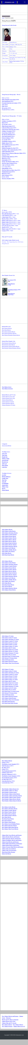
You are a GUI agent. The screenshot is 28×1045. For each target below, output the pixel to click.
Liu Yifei (4, 475)
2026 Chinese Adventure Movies (10, 532)
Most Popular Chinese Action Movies (11, 794)
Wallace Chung (5, 458)
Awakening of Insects (7, 141)
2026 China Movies (6, 553)
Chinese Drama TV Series (8, 401)
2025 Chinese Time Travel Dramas (10, 699)
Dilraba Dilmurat (6, 476)
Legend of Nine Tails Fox (8, 156)
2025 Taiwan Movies (7, 586)
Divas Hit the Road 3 (7, 213)
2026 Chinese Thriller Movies (9, 549)
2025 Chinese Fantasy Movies (9, 569)
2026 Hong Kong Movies (8, 554)
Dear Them (5, 146)
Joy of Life (4, 139)
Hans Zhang (5, 465)
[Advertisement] (13, 9)
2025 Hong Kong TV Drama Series (10, 691)
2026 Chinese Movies (7, 529)
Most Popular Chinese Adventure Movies (12, 795)
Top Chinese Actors (6, 387)
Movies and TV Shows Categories (10, 1019)
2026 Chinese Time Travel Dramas (10, 663)
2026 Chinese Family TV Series (9, 644)
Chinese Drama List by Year (8, 398)
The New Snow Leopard (8, 163)
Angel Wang (10, 294)
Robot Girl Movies (6, 853)
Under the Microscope (7, 127)
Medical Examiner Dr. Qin (8, 148)
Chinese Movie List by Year (8, 396)
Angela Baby (5, 485)
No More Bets (5, 779)
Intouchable (5, 160)
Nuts (3, 106)
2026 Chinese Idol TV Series (9, 647)
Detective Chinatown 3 (7, 774)
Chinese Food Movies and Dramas (10, 842)
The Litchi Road (6, 101)
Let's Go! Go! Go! (6, 225)
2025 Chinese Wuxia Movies (9, 589)
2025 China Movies (6, 583)
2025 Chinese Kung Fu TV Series (10, 682)
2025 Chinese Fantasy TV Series (10, 679)
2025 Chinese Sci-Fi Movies (8, 578)
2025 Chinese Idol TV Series (9, 681)
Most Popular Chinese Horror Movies (11, 799)
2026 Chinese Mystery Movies (9, 544)
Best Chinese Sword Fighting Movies (11, 824)
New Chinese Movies (18, 1024)
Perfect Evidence (6, 138)
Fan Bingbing (5, 483)
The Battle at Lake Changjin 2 (9, 776)
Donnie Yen (4, 457)
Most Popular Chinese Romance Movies (11, 348)
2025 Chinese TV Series (7, 669)
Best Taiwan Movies (7, 820)
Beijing (11, 46)
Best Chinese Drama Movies (8, 331)
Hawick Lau (5, 462)
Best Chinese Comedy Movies (9, 810)
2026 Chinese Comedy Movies (9, 534)
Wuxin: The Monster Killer (8, 161)
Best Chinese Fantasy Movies (9, 812)
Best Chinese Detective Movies (9, 825)
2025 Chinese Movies (7, 561)
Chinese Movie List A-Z (19, 1026)
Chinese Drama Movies (7, 400)
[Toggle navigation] (25, 2)
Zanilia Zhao (5, 478)
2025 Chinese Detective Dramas (10, 696)
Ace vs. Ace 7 (5, 212)
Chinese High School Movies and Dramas (12, 843)
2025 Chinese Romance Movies (9, 576)
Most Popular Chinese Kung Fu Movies (11, 800)
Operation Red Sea (6, 781)
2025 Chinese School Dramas (9, 698)
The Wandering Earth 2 (7, 777)
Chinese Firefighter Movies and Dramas (11, 840)
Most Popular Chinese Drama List (10, 789)
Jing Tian (4, 480)
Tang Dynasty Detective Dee (9, 129)
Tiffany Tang (5, 486)
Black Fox (4, 158)
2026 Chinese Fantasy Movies (9, 538)
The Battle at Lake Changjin (9, 764)
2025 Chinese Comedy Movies (9, 566)
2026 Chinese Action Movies (9, 531)
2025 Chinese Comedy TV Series (10, 674)
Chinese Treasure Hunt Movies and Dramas (12, 847)
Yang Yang (4, 455)
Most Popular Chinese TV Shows (10, 790)
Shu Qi (3, 488)
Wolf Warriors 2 (6, 765)
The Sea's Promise (6, 178)
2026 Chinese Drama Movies (9, 536)
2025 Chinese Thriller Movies (9, 579)
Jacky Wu (4, 453)
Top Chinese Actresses (7, 388)
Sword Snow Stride (6, 132)
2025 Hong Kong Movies (8, 584)
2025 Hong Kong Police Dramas (10, 703)
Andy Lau (4, 463)
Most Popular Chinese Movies (9, 343)
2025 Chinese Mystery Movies (9, 574)
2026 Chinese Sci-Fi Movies (8, 548)
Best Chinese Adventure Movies (9, 808)
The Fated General (6, 136)
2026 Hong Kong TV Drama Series (10, 656)
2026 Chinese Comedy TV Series (10, 641)
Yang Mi (4, 481)
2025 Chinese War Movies (8, 581)
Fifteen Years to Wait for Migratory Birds (12, 153)
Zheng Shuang (5, 490)
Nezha (3, 769)
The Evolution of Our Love (8, 144)
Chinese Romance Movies (8, 403)
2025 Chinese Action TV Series (9, 671)
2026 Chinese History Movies (9, 539)
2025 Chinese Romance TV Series (10, 686)
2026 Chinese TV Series (7, 636)
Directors (8, 1018)
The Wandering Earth (7, 770)
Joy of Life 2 (5, 124)
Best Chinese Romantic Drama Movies (11, 335)
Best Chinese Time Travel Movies (10, 829)
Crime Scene (5, 217)
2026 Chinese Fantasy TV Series (10, 646)
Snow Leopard (5, 175)
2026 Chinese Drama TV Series (9, 642)
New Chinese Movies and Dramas (10, 1016)
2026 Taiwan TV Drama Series (9, 658)
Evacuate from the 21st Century (10, 103)
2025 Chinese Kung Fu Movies (9, 572)
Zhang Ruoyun (11, 283)
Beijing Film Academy (15, 61)
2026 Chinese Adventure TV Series (10, 639)
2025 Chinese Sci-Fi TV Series (9, 688)
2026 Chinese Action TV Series (9, 637)
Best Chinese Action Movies (8, 807)
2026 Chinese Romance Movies (9, 546)
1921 (3, 104)
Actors (3, 18)
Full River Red (5, 772)
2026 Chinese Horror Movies (9, 541)
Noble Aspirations (6, 151)
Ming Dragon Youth (7, 126)
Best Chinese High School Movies (10, 827)
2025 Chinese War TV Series (9, 689)
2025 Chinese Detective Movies (9, 588)
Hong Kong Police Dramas (8, 852)
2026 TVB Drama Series (8, 659)
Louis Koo (4, 467)
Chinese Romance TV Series (8, 405)
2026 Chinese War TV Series (9, 654)
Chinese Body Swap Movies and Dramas (12, 835)
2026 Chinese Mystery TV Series (10, 651)
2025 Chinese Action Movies (9, 562)
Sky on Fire (5, 108)
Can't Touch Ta (5, 215)
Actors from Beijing (6, 445)
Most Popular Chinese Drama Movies (10, 346)
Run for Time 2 (5, 218)
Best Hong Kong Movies (8, 818)
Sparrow (4, 154)
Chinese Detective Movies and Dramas (11, 838)
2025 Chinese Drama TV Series (9, 676)
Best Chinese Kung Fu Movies (9, 815)
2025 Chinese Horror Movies (9, 571)
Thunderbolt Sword (6, 171)
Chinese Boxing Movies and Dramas (11, 836)
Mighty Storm (5, 143)
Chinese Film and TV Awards (9, 1023)
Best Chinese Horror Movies (9, 813)
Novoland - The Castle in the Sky (10, 149)
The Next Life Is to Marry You (9, 170)
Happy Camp (5, 220)
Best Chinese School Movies (8, 822)
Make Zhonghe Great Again (9, 99)
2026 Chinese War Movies (8, 551)
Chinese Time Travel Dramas (9, 850)
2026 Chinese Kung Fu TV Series (10, 649)
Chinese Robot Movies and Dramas (10, 845)
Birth (3, 122)
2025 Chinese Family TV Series (9, 677)
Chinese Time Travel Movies (9, 848)
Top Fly (4, 227)
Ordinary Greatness (7, 131)
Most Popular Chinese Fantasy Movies (11, 797)
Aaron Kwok (5, 460)
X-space (4, 230)
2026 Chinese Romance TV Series (10, 653)
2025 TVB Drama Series (8, 694)
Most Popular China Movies (8, 344)
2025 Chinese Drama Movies (9, 567)
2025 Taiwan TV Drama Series (9, 693)
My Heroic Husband (7, 134)
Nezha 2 (4, 762)
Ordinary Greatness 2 (7, 121)
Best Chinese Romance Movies (9, 333)
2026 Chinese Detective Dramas (10, 661)
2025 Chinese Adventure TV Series (10, 672)
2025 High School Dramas (8, 701)
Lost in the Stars (6, 782)
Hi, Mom (4, 767)
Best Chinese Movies (7, 328)
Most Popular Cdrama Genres (9, 792)
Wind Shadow (5, 168)
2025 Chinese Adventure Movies (10, 564)
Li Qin (9, 285)
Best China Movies (6, 330)
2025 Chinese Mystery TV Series (10, 684)
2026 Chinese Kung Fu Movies (9, 543)
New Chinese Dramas (7, 1026)
